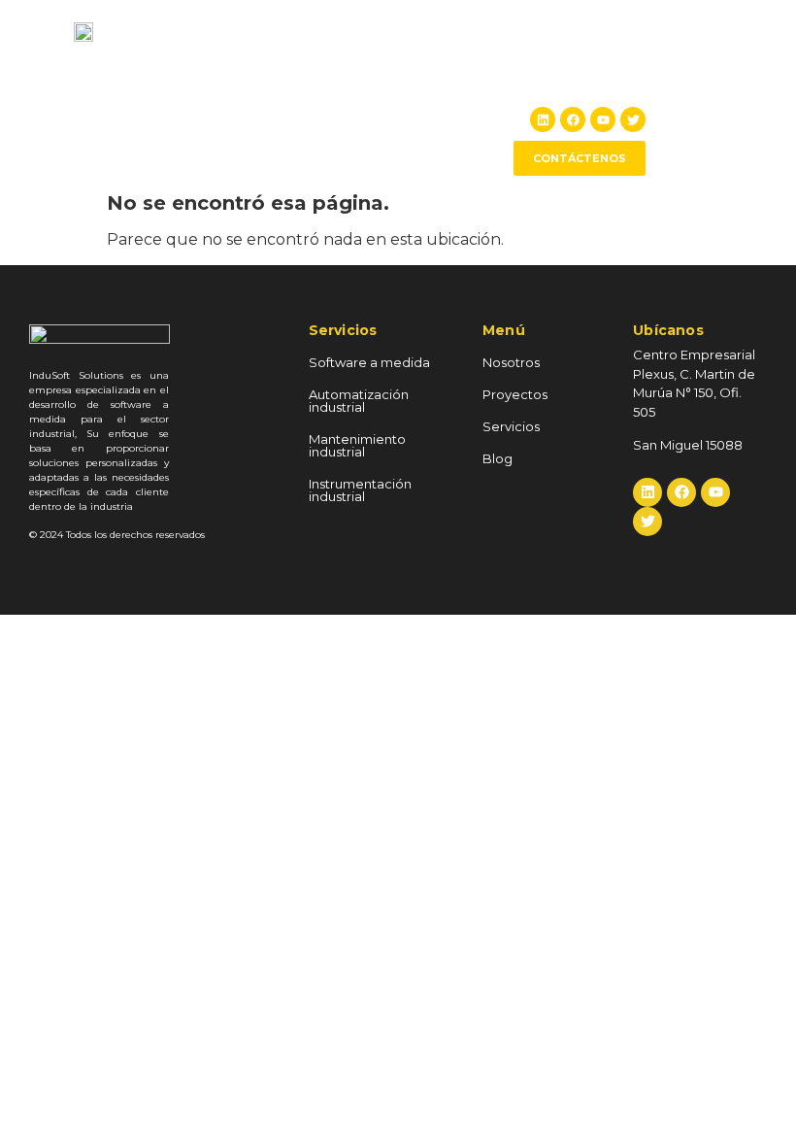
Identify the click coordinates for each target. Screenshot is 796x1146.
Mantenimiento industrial (357, 445)
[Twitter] (633, 119)
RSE (488, 75)
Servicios (555, 75)
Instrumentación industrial (360, 490)
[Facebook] (572, 119)
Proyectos (416, 75)
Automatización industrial (359, 401)
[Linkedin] (542, 119)
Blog (625, 75)
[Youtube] (602, 119)
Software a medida (369, 362)
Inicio (253, 75)
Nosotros (326, 75)
